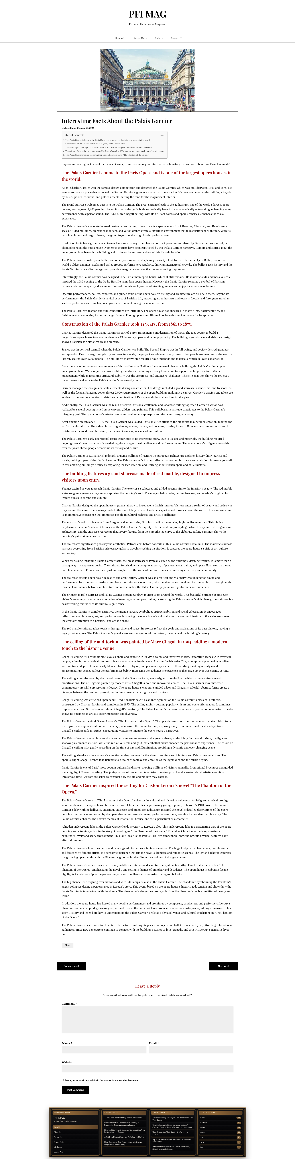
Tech (202, 1142)
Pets (201, 1147)
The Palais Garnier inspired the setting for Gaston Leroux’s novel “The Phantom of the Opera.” (107, 155)
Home (202, 1132)
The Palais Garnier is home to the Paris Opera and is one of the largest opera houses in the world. (107, 140)
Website (67, 1062)
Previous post (71, 966)
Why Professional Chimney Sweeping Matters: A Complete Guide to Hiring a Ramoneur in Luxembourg (172, 1126)
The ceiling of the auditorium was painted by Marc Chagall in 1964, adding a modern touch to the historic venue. (114, 151)
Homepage (120, 38)
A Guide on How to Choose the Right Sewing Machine (124, 1137)
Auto (202, 1137)
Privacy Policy (59, 1142)
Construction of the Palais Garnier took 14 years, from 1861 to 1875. (95, 143)
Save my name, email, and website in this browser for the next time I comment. (102, 1080)
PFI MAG (147, 14)
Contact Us (139, 38)
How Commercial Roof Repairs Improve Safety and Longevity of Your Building (123, 1143)
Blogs (157, 38)
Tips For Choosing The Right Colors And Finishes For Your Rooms (172, 1119)
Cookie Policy (59, 1152)
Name (67, 1043)
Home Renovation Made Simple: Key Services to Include (170, 1133)
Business (174, 38)
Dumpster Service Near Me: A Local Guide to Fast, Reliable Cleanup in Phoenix (171, 1148)
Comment (69, 1003)
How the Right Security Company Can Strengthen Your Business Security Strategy (124, 1131)
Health (202, 1128)
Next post (223, 966)
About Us (57, 1132)
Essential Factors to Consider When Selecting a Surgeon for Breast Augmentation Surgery (121, 1124)
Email (154, 1043)
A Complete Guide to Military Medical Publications (123, 1118)
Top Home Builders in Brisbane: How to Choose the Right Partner (171, 1140)
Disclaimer (58, 1147)
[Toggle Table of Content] (160, 135)
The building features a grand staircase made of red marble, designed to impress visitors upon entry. (108, 147)
